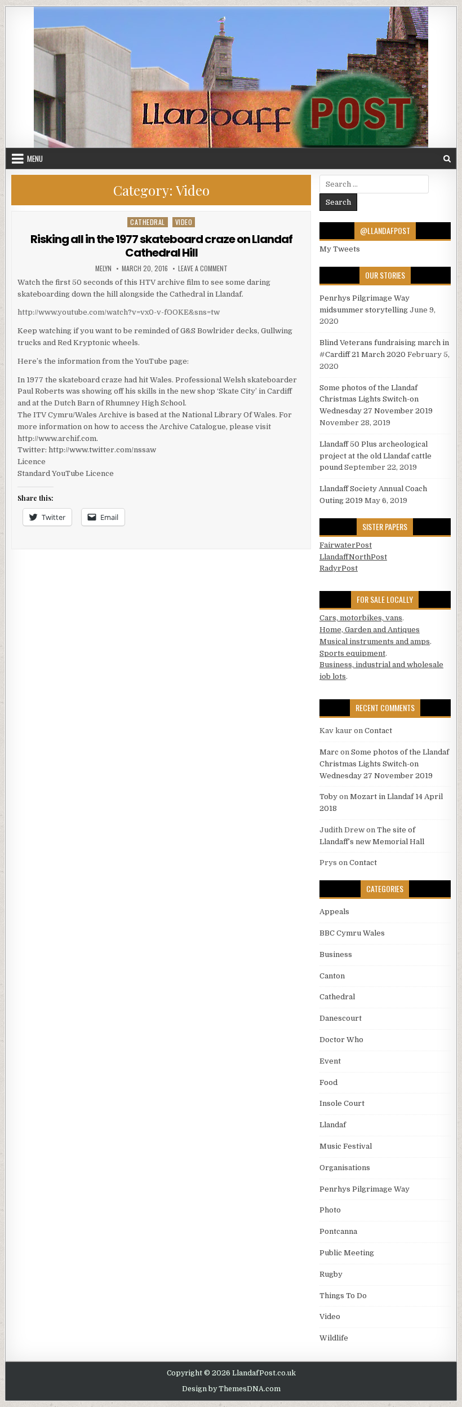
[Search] (447, 159)
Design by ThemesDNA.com (231, 1389)
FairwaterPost (345, 545)
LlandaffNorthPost (353, 557)
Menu (35, 158)
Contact (378, 730)
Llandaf (332, 1125)
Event (330, 1061)
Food (328, 1082)
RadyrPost (338, 568)
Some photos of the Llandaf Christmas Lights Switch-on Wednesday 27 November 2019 (376, 399)
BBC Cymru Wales (352, 933)
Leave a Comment (203, 268)
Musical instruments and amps (374, 641)
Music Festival (345, 1146)
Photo (330, 1210)
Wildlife (333, 1338)
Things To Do (343, 1295)
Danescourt (340, 1018)
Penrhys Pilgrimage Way (364, 1189)
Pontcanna (338, 1231)
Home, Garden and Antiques (369, 629)
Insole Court (342, 1103)
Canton (332, 976)
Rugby (331, 1274)
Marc (329, 752)
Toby (328, 796)
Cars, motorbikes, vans (360, 618)
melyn (103, 268)
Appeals (334, 911)
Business (335, 954)
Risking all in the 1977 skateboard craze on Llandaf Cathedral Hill (161, 246)
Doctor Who (341, 1039)
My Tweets (339, 249)
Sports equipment (352, 653)
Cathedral (147, 222)
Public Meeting (346, 1253)
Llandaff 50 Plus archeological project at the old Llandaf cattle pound (375, 456)
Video (184, 222)
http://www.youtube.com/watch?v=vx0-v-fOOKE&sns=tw (118, 312)
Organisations (344, 1167)
